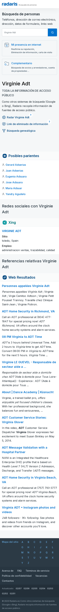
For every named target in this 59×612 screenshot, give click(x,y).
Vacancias (41, 575)
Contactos (8, 580)
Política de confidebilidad (16, 575)
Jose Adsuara (14, 182)
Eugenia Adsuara (16, 176)
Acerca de (7, 570)
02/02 (5, 593)
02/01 (12, 593)
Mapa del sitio (10, 541)
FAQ (19, 570)
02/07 (19, 588)
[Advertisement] (29, 144)
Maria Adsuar (14, 188)
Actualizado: (8, 588)
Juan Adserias (14, 170)
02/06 (27, 588)
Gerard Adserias (16, 164)
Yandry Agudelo (16, 194)
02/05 (34, 588)
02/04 (42, 588)
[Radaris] (9, 4)
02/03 (50, 588)
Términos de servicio (37, 570)
